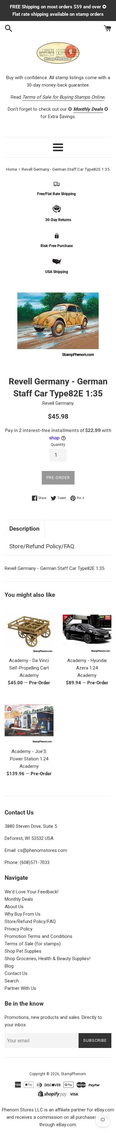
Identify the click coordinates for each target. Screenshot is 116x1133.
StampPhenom (73, 1074)
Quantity (58, 445)
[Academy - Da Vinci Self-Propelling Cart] (29, 629)
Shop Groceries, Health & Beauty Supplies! (47, 958)
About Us (14, 906)
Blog (9, 966)
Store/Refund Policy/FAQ (41, 546)
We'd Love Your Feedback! (31, 892)
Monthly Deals (19, 899)
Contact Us (16, 973)
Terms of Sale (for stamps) (33, 944)
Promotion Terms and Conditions (38, 936)
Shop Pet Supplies (23, 951)
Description (24, 528)
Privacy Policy (18, 929)
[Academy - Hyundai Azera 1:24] (87, 629)
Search (12, 981)
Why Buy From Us (23, 914)
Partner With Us (20, 988)
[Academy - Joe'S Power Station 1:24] (29, 720)
